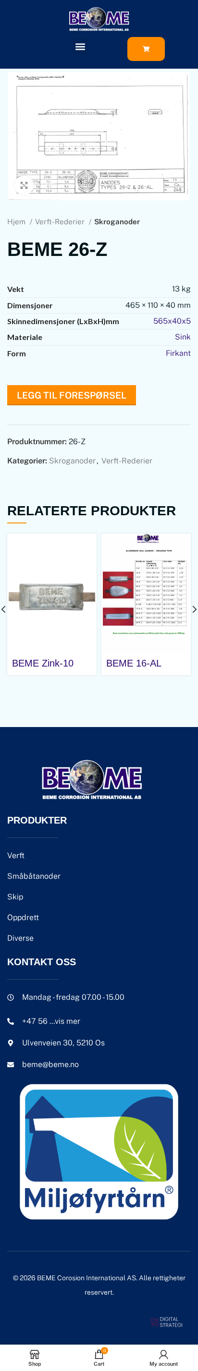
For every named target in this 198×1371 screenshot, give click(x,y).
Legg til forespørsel (71, 395)
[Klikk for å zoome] (24, 185)
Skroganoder (117, 222)
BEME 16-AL (133, 663)
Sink (183, 336)
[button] (80, 46)
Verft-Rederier (61, 222)
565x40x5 (172, 321)
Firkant (178, 353)
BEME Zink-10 (43, 663)
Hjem (17, 222)
